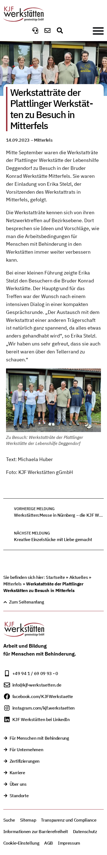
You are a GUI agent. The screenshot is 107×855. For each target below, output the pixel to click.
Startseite (55, 577)
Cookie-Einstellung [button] (21, 843)
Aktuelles (78, 577)
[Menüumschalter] (98, 31)
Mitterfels (12, 584)
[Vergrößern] (94, 375)
